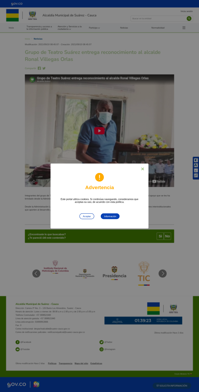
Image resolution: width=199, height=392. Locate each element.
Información (110, 216)
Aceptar (87, 216)
